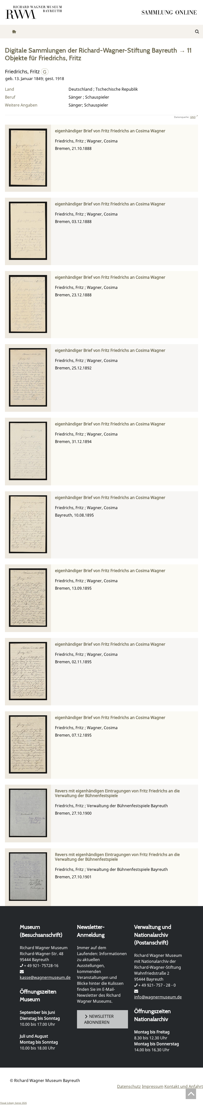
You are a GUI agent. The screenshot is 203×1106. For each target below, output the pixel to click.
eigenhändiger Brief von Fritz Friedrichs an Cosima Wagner (110, 131)
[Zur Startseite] (171, 12)
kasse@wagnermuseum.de (45, 977)
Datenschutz (129, 1086)
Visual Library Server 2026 (13, 1103)
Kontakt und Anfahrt (183, 1086)
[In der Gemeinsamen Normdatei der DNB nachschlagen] (45, 71)
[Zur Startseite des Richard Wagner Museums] (34, 12)
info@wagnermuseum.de (158, 997)
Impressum (152, 1086)
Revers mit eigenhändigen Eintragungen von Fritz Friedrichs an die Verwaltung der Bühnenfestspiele (117, 793)
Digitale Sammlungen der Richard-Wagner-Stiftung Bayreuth (91, 50)
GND (193, 117)
